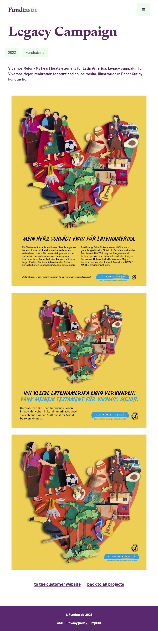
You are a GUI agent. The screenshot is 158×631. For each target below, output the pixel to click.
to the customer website (57, 584)
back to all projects (105, 584)
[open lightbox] (79, 191)
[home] (22, 9)
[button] (143, 9)
